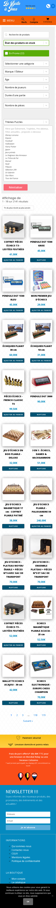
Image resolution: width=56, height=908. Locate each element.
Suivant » (28, 721)
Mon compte (18, 878)
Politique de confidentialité (26, 861)
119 (44, 715)
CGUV (15, 853)
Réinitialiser (15, 187)
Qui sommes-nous (21, 846)
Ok (28, 902)
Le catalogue (18, 882)
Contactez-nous (20, 850)
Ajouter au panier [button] (13, 260)
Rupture (41, 260)
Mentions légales (21, 857)
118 (35, 715)
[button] (27, 53)
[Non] (52, 895)
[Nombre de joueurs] (26, 87)
